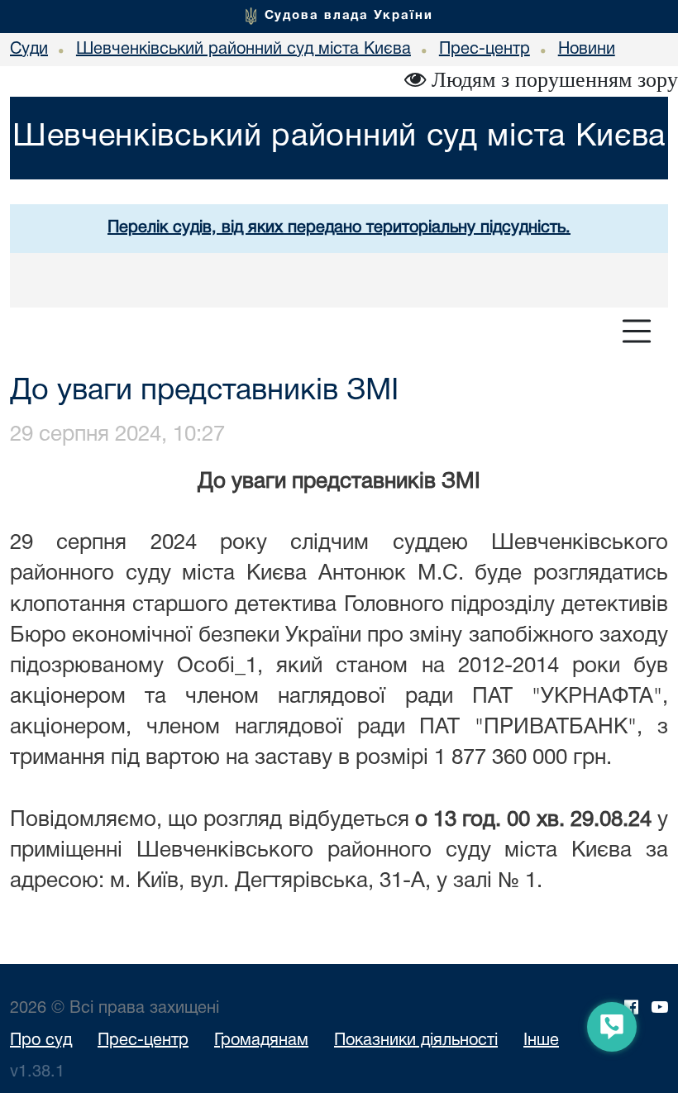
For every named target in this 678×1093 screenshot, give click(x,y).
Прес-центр (143, 1040)
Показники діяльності (416, 1040)
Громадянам (261, 1040)
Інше (541, 1040)
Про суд (41, 1040)
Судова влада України (349, 15)
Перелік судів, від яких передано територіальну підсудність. (339, 228)
